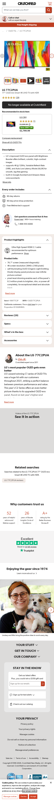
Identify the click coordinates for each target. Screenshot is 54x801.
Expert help (18, 219)
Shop (26, 254)
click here (31, 304)
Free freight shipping (27, 25)
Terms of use (21, 758)
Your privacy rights (27, 729)
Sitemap (45, 758)
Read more (10, 293)
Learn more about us (26, 573)
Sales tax (9, 758)
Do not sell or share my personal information (27, 740)
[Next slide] (52, 56)
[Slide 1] (7, 80)
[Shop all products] (4, 4)
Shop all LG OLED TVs (12, 142)
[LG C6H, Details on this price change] (29, 124)
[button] (51, 610)
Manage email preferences (27, 750)
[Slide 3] (23, 80)
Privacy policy (27, 724)
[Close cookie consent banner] (51, 783)
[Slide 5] (38, 80)
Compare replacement (12, 138)
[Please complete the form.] (43, 683)
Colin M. (22, 359)
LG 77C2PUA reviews (13, 480)
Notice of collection (27, 745)
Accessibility (34, 758)
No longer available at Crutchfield (27, 105)
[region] (27, 610)
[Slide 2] (15, 80)
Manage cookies (27, 735)
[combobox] (27, 10)
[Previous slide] (2, 56)
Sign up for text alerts (22, 695)
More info (7, 182)
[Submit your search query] (49, 10)
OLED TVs (12, 31)
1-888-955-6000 (25, 224)
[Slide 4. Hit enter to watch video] (30, 80)
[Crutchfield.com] (27, 4)
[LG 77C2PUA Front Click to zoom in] (27, 56)
